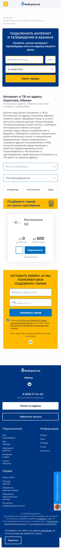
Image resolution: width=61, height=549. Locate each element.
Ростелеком (33, 220)
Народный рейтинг (6, 449)
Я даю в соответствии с (30, 324)
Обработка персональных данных (9, 496)
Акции (43, 435)
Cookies (42, 518)
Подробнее (31, 257)
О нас (43, 446)
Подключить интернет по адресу (23, 20)
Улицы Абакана (6, 462)
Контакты (44, 450)
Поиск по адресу (30, 405)
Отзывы (44, 443)
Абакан (28, 377)
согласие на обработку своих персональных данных (28, 321)
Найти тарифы (30, 78)
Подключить (35, 250)
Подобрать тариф (30, 312)
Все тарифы (6, 442)
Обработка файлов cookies (10, 489)
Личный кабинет (6, 482)
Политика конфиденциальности (10, 504)
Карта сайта (8, 477)
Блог (42, 439)
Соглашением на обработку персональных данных (38, 525)
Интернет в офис (6, 455)
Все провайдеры (6, 436)
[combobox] (24, 59)
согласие (46, 530)
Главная (8, 17)
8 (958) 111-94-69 (32, 394)
